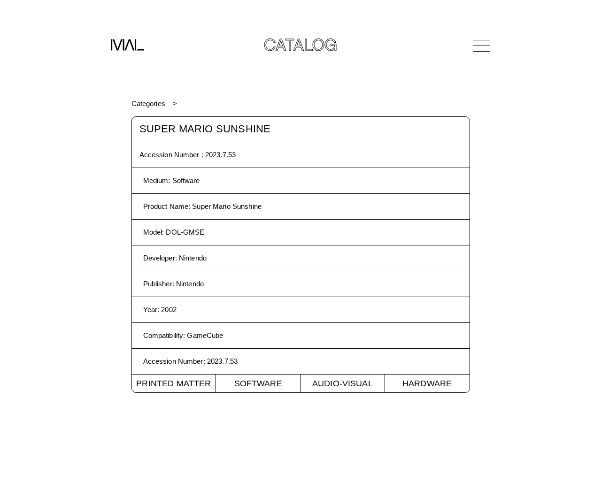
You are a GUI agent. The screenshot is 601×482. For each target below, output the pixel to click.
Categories (148, 103)
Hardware (427, 383)
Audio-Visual (342, 383)
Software (258, 383)
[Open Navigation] (481, 45)
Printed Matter (173, 383)
